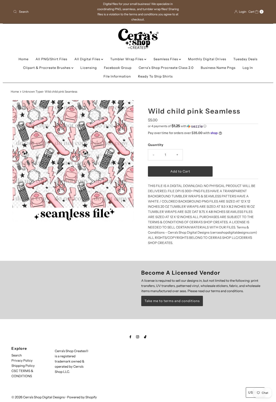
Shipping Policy (23, 366)
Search (16, 355)
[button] (203, 126)
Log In (248, 68)
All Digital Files (87, 59)
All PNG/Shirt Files (51, 59)
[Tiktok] (145, 336)
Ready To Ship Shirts (155, 76)
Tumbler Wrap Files (127, 59)
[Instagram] (137, 336)
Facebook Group (118, 68)
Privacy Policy (22, 360)
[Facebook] (130, 336)
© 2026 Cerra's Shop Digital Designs (38, 397)
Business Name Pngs (218, 68)
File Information (117, 76)
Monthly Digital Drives (207, 59)
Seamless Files (166, 59)
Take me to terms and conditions (172, 301)
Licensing (88, 68)
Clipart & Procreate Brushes (47, 68)
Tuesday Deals (245, 59)
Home (23, 59)
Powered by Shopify (82, 397)
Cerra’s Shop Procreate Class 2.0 (166, 68)
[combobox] (52, 11)
